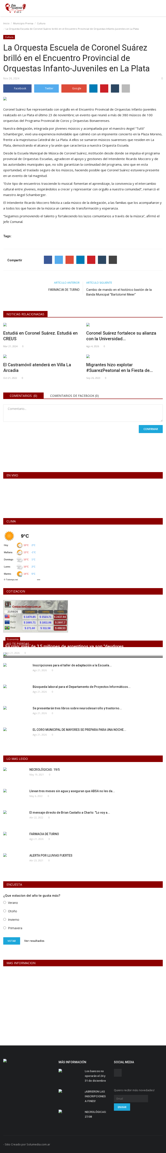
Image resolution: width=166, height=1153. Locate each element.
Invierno (13, 919)
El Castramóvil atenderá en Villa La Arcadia (37, 367)
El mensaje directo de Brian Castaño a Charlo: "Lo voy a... (69, 812)
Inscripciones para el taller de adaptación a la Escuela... (72, 665)
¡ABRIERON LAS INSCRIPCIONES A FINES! (95, 1096)
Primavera (15, 928)
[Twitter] (59, 260)
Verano (13, 903)
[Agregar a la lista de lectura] (126, 88)
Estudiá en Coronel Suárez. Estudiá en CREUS (40, 335)
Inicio (6, 23)
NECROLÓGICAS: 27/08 (95, 1114)
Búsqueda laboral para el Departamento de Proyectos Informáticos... (82, 687)
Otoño (12, 911)
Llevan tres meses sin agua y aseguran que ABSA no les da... (72, 791)
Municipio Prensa (23, 23)
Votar (12, 940)
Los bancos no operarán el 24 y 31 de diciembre (95, 1076)
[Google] (69, 260)
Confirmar (151, 429)
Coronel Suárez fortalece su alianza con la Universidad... (121, 335)
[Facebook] (48, 260)
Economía (13, 639)
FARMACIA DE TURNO (64, 290)
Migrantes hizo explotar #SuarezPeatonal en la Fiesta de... (119, 367)
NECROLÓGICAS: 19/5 (44, 769)
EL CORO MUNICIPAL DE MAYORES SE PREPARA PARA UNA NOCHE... (79, 729)
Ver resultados (34, 941)
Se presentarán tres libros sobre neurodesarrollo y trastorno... (77, 708)
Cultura (41, 23)
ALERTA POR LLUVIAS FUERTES (50, 855)
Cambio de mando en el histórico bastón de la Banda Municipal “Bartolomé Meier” (119, 292)
